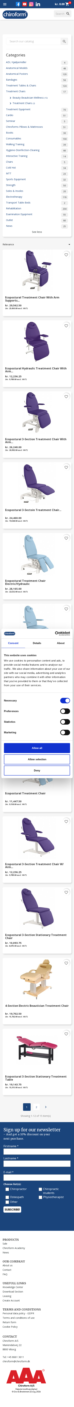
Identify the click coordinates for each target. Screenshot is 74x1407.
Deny (37, 770)
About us (8, 1265)
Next (46, 1107)
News (36, 226)
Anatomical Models (36, 68)
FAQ (5, 1274)
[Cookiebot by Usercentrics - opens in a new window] (55, 633)
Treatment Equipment (36, 109)
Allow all (37, 748)
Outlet (36, 220)
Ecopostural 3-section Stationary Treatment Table (36, 1078)
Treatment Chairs (36, 91)
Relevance (37, 244)
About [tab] (61, 643)
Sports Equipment (36, 179)
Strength (36, 185)
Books (36, 133)
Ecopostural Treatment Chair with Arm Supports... (32, 299)
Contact (7, 1269)
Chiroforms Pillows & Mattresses (36, 127)
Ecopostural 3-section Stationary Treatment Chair (36, 937)
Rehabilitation (36, 208)
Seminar (35, 121)
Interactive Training (36, 156)
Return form (9, 1322)
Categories (15, 54)
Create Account (11, 1300)
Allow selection (37, 759)
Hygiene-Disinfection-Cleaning (36, 150)
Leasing (7, 1296)
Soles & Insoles (36, 191)
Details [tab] (37, 643)
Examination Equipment (36, 214)
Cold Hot (36, 168)
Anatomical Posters (36, 74)
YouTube (24, 4)
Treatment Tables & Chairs (36, 85)
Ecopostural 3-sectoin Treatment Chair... (33, 510)
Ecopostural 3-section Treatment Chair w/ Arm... (34, 866)
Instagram (31, 4)
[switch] (65, 711)
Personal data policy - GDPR (18, 1313)
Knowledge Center (13, 1287)
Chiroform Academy (14, 1248)
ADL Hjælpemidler (35, 62)
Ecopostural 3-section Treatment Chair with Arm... (35, 441)
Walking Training (36, 144)
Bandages (36, 80)
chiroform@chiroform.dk (16, 1361)
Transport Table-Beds (35, 203)
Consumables (36, 138)
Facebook (18, 4)
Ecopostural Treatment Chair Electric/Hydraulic (25, 582)
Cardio (36, 115)
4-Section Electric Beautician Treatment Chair (37, 1006)
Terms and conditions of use (19, 1317)
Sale (5, 1243)
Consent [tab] (13, 643)
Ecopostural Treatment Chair (25, 793)
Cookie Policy (10, 1326)
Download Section (13, 1291)
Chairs (35, 162)
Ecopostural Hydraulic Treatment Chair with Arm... (36, 370)
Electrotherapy (36, 197)
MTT (36, 173)
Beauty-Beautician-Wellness (30, 97)
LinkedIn (38, 4)
